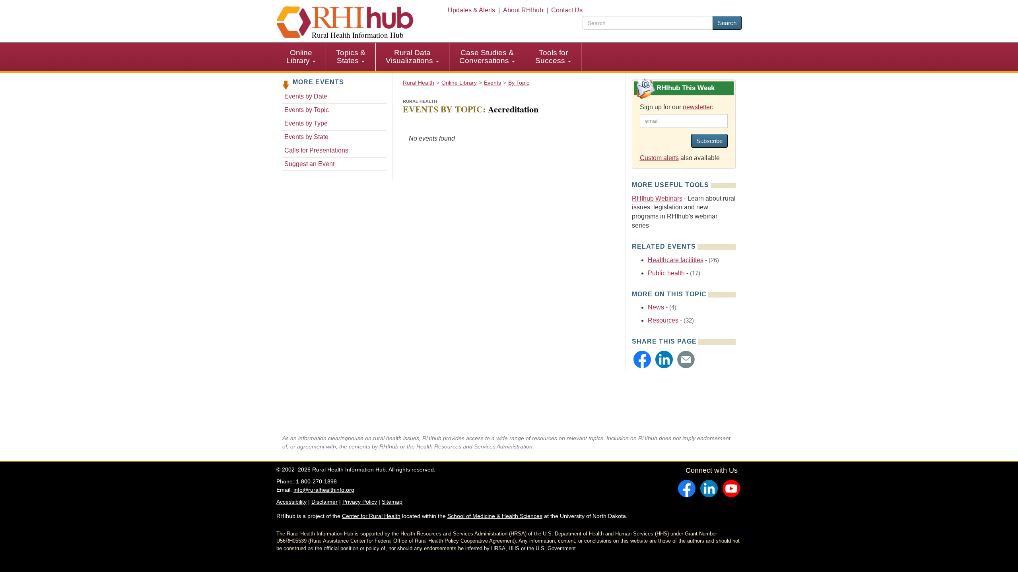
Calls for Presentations (316, 150)
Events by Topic (306, 109)
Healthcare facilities (675, 260)
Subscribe (709, 140)
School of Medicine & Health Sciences (494, 516)
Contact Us (567, 10)
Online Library (299, 56)
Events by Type (306, 123)
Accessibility (291, 502)
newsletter (697, 107)
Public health (666, 273)
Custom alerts (659, 158)
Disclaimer (324, 502)
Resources (663, 320)
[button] (642, 359)
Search (727, 22)
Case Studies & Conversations (486, 56)
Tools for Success (551, 56)
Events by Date (305, 96)
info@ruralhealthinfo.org (323, 490)
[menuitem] (301, 57)
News (656, 307)
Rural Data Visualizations (410, 56)
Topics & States (350, 56)
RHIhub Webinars (657, 198)
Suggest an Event (309, 163)
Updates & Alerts (471, 10)
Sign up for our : (676, 107)
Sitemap (392, 502)
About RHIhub (523, 10)
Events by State (306, 136)
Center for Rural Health (371, 516)
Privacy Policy (359, 502)
